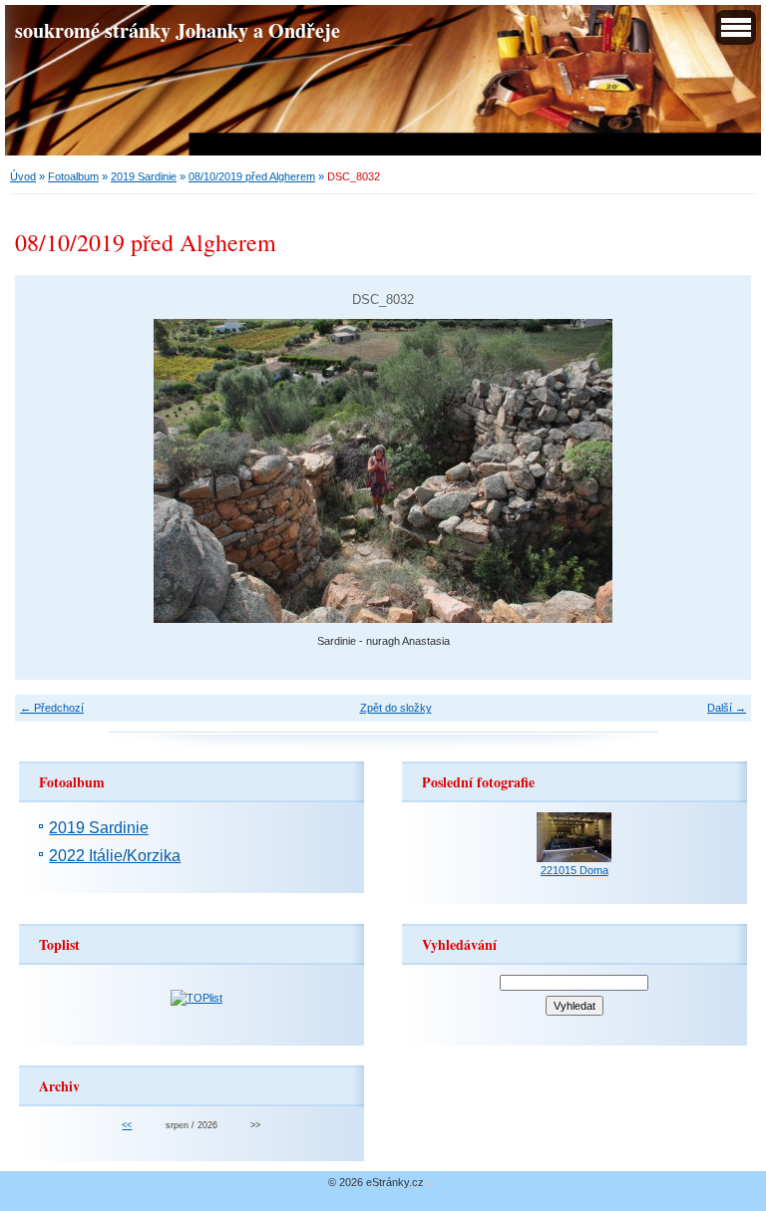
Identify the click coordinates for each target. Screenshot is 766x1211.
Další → (726, 708)
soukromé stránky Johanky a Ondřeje (177, 30)
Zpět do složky (396, 708)
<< (127, 1125)
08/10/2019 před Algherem (252, 176)
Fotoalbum (73, 176)
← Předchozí (52, 708)
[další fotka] (718, 471)
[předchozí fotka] (47, 471)
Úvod (23, 176)
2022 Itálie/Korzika (115, 855)
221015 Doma (574, 870)
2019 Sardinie (144, 176)
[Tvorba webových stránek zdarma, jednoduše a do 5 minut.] (431, 1183)
